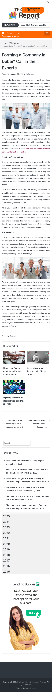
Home (6, 43)
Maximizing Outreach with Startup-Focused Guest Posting (12, 371)
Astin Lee (30, 74)
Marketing (14, 43)
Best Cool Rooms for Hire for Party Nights (25, 461)
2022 (6, 533)
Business (13, 336)
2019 (6, 549)
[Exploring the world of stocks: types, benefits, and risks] (14, 387)
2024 (6, 521)
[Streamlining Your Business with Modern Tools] (38, 357)
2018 (6, 555)
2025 (6, 516)
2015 (6, 571)
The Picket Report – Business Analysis (31, 682)
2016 (6, 566)
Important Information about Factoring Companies (37, 423)
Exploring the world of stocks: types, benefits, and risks (13, 401)
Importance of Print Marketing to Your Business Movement (14, 423)
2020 (6, 544)
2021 (6, 538)
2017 (6, 560)
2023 (6, 527)
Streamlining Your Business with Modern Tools (37, 371)
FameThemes (31, 688)
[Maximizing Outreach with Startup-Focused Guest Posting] (14, 357)
